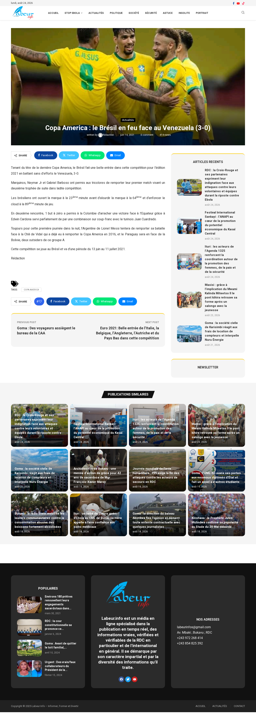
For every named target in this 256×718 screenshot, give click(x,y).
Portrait (202, 13)
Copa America (31, 289)
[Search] (243, 13)
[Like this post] (40, 301)
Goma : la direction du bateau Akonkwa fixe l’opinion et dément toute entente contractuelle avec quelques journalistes (156, 520)
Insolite (184, 13)
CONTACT (239, 706)
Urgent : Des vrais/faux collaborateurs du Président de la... (60, 666)
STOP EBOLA (72, 13)
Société (134, 13)
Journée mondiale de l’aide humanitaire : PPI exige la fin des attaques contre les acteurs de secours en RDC (156, 475)
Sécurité (151, 13)
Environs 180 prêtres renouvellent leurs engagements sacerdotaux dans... (58, 603)
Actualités (96, 13)
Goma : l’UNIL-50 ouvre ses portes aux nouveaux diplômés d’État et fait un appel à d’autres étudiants (216, 477)
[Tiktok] (243, 3)
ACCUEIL (53, 13)
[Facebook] (234, 3)
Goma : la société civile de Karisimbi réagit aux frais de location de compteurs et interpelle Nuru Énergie (222, 331)
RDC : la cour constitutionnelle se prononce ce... (58, 625)
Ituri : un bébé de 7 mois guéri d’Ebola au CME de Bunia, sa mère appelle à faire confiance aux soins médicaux (98, 520)
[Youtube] (238, 3)
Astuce (168, 13)
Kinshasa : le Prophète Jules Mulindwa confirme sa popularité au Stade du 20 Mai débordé (215, 522)
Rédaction (109, 135)
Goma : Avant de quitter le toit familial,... (60, 645)
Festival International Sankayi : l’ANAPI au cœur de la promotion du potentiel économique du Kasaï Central (220, 223)
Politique (116, 13)
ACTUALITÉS (219, 706)
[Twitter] (128, 679)
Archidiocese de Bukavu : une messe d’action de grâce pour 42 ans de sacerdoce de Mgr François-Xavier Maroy (97, 475)
